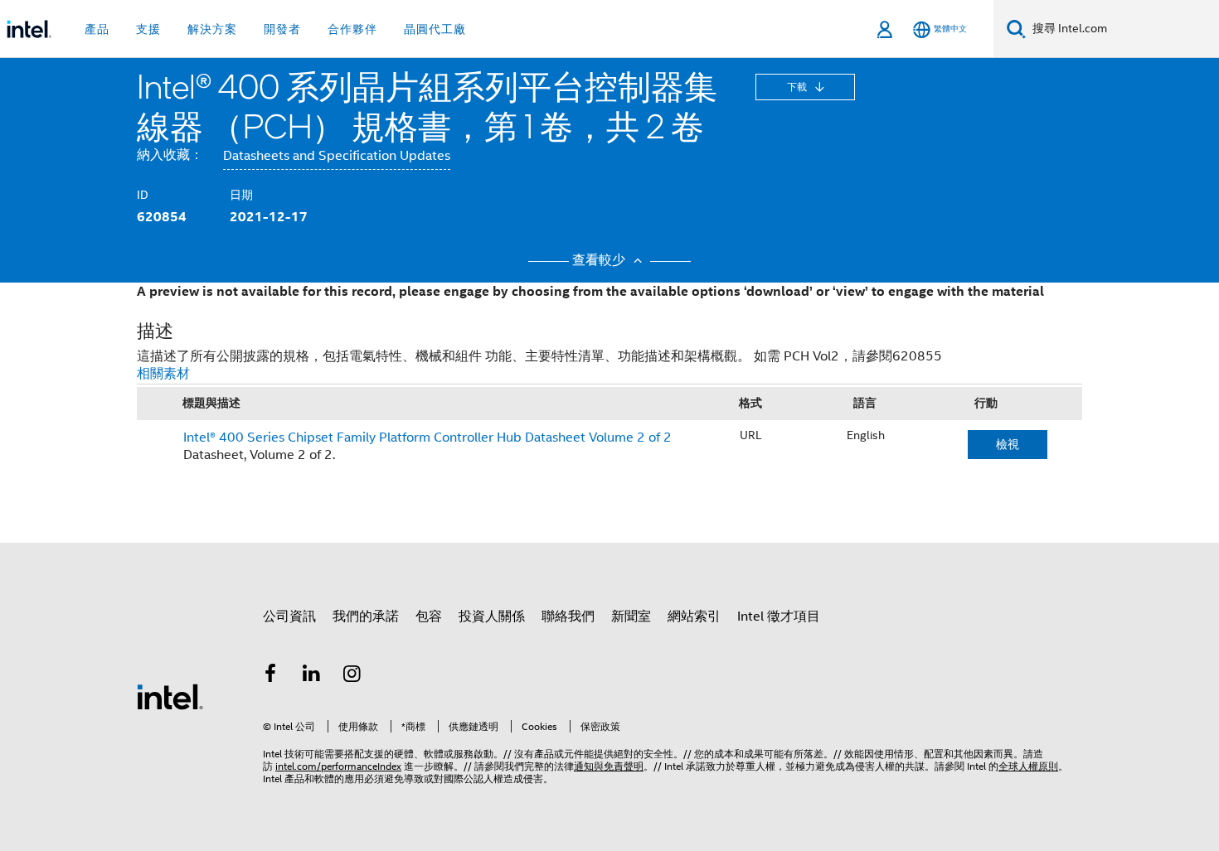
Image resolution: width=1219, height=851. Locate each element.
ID (142, 194)
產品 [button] (97, 29)
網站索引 (694, 616)
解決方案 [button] (212, 29)
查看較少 (600, 260)
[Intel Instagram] (352, 676)
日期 (241, 194)
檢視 (1007, 444)
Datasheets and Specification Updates (336, 155)
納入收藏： (170, 155)
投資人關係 (492, 616)
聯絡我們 (568, 616)
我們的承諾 (366, 616)
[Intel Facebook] (270, 676)
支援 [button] (148, 29)
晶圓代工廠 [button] (435, 29)
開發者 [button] (282, 29)
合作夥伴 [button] (352, 29)
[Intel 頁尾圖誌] (170, 696)
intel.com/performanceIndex (338, 766)
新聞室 (631, 616)
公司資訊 (289, 616)
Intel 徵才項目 (778, 616)
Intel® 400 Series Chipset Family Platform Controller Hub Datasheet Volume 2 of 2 (427, 437)
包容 (428, 616)
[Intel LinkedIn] (312, 676)
